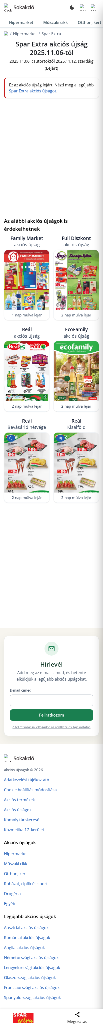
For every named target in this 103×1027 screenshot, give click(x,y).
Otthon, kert (15, 873)
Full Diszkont (76, 241)
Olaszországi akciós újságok (30, 977)
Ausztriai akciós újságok (26, 927)
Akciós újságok (18, 809)
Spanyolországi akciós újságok (32, 997)
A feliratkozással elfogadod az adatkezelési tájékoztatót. (51, 727)
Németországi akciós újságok (31, 957)
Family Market (26, 241)
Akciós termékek (19, 799)
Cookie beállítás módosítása (30, 789)
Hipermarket (21, 22)
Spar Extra (51, 33)
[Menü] (94, 7)
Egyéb (9, 903)
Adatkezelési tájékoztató (26, 779)
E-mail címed (21, 690)
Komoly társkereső (22, 819)
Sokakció (24, 7)
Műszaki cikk (55, 22)
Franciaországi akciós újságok (32, 987)
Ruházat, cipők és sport (26, 883)
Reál (27, 332)
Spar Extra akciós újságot (32, 91)
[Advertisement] (51, 161)
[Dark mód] (72, 7)
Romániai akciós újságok (27, 937)
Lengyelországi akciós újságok (32, 967)
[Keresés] (83, 7)
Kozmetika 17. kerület (24, 829)
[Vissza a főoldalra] (6, 33)
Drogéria (12, 893)
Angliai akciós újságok (24, 947)
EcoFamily (76, 332)
